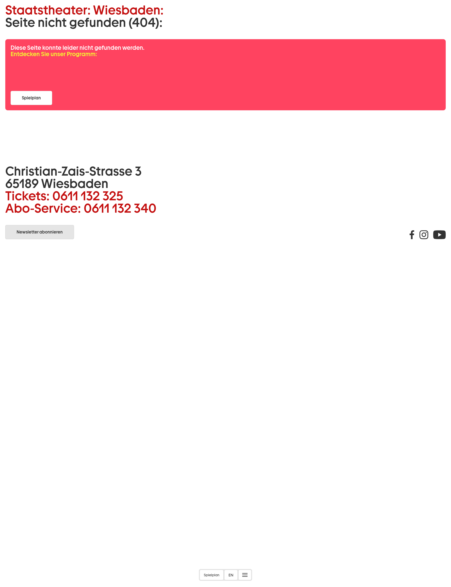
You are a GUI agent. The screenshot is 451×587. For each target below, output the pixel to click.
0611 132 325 (87, 195)
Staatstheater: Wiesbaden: (84, 10)
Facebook (412, 234)
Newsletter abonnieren (40, 232)
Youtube (439, 234)
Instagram (423, 234)
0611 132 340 (120, 208)
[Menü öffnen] (244, 575)
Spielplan (211, 575)
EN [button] (230, 575)
